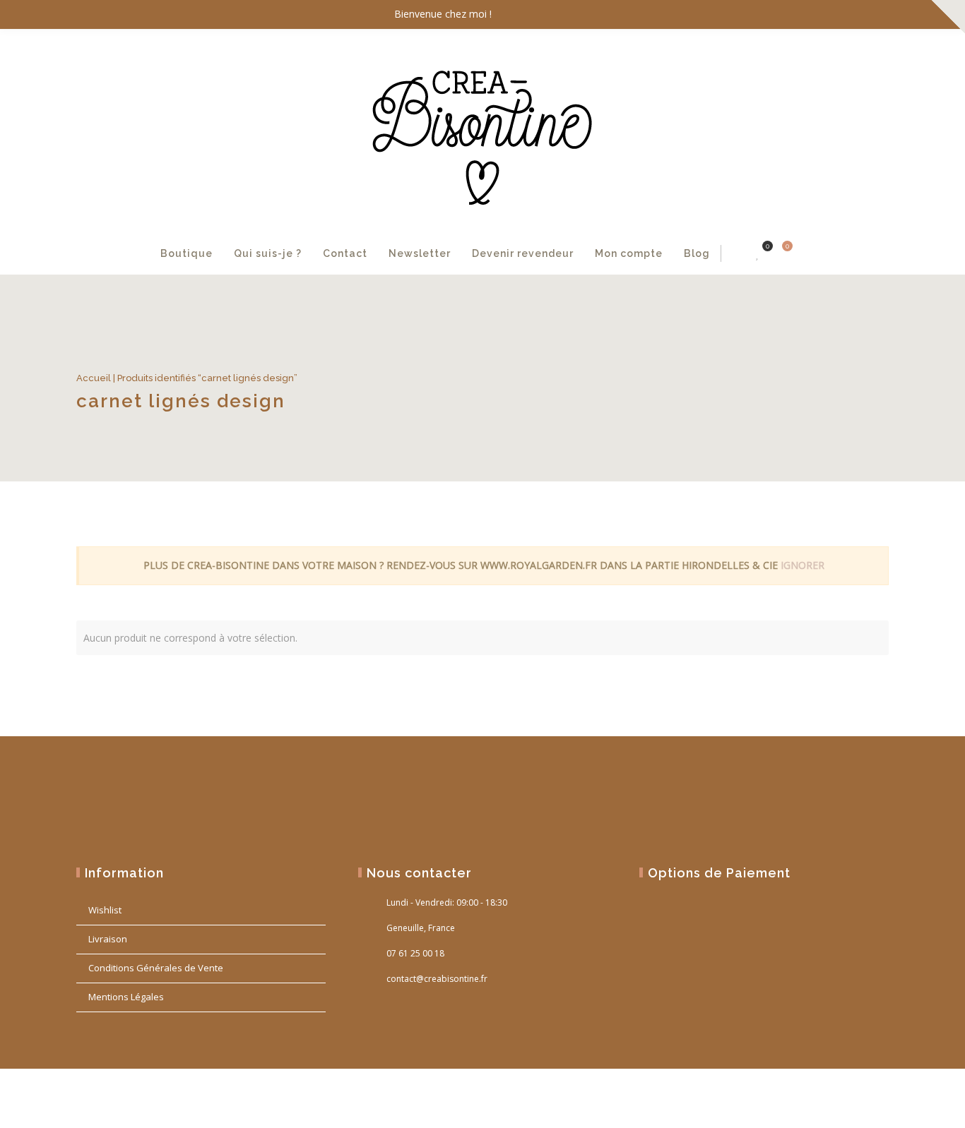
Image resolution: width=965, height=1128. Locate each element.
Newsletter (420, 253)
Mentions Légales (126, 996)
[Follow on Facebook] (818, 14)
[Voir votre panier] (779, 253)
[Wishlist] (758, 253)
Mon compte (629, 253)
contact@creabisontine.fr (436, 979)
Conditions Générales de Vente (155, 967)
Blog (697, 253)
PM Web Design (863, 1101)
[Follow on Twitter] (846, 14)
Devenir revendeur (523, 253)
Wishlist (105, 910)
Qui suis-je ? (268, 253)
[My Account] (736, 253)
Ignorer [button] (802, 565)
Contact (345, 253)
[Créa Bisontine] (482, 131)
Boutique (186, 253)
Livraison (107, 938)
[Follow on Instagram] (874, 14)
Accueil (93, 378)
